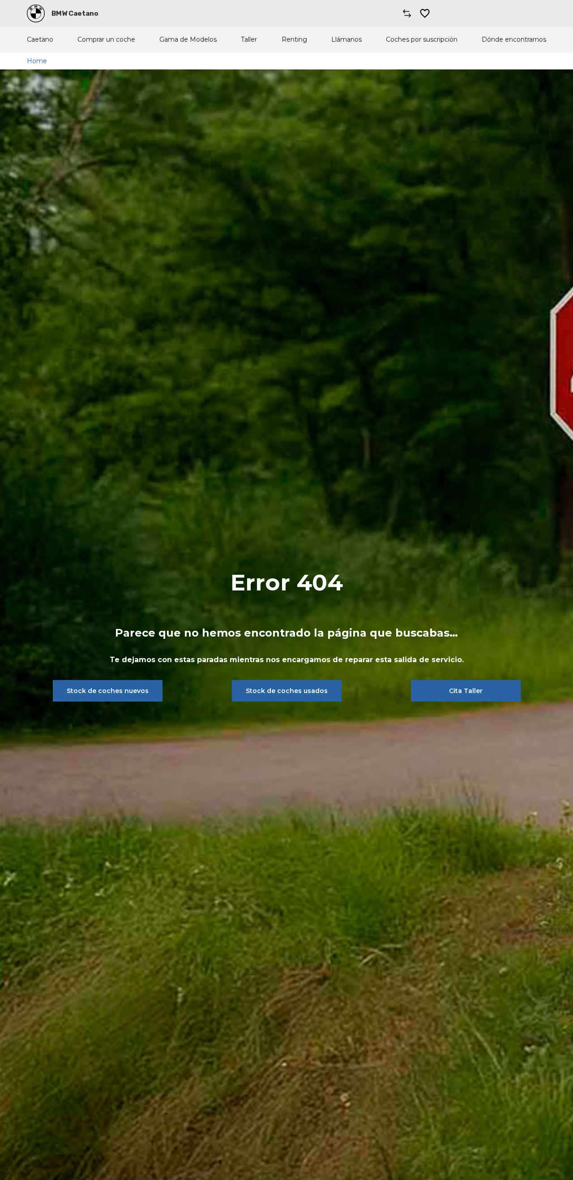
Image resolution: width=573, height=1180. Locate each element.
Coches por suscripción (422, 39)
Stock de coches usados (287, 691)
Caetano (40, 39)
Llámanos (346, 39)
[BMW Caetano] (36, 13)
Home (37, 61)
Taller (249, 39)
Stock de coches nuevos (108, 691)
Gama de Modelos (188, 39)
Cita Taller (466, 691)
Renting (294, 39)
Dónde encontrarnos (514, 39)
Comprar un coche (106, 39)
